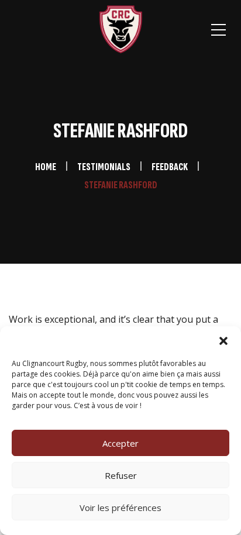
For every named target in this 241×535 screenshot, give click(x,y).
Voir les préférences (120, 507)
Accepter (120, 443)
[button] (223, 341)
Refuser (121, 475)
